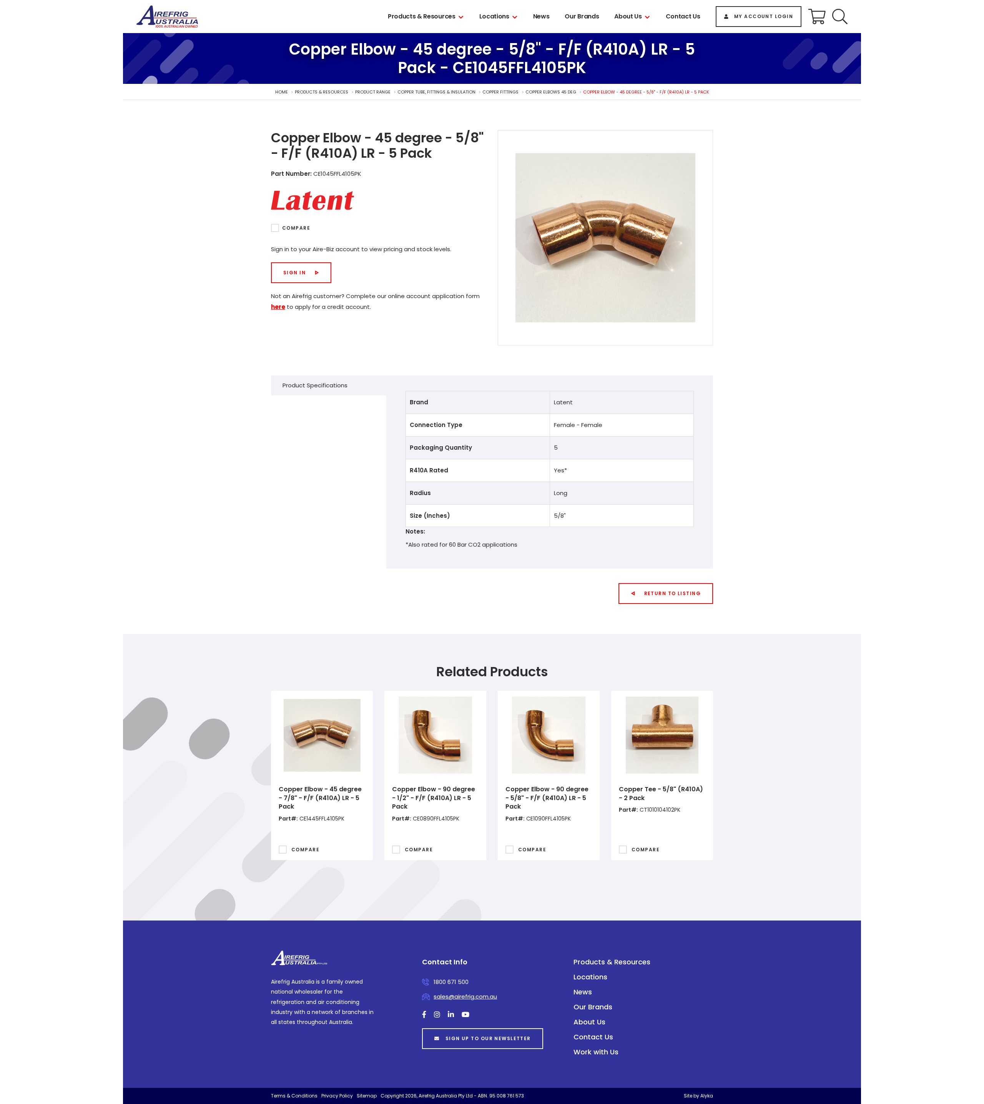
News (541, 16)
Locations (494, 16)
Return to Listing (672, 593)
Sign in (294, 272)
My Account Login (763, 16)
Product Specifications (315, 385)
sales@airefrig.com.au (465, 996)
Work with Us (595, 1052)
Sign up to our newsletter (488, 1038)
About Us (628, 16)
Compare (296, 228)
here (278, 307)
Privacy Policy (337, 1095)
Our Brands (582, 16)
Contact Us (683, 16)
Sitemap (367, 1095)
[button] (840, 16)
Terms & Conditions (294, 1095)
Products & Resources (421, 16)
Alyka (706, 1095)
